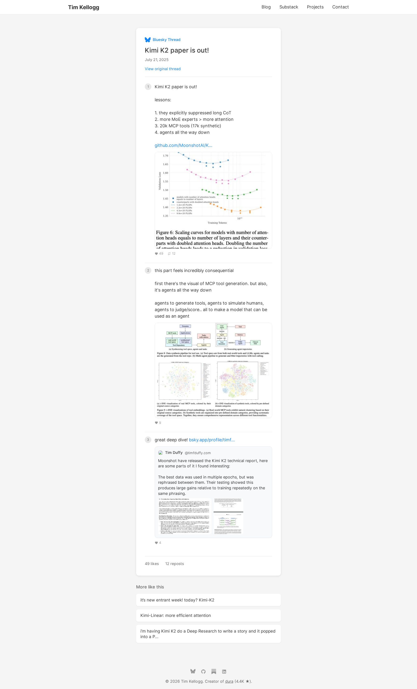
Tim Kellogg (83, 7)
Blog (266, 6)
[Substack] (213, 672)
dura (229, 681)
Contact (340, 6)
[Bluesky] (192, 672)
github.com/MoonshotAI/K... (183, 145)
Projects (315, 6)
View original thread (163, 69)
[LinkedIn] (224, 672)
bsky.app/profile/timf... (212, 439)
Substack (288, 6)
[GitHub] (203, 672)
